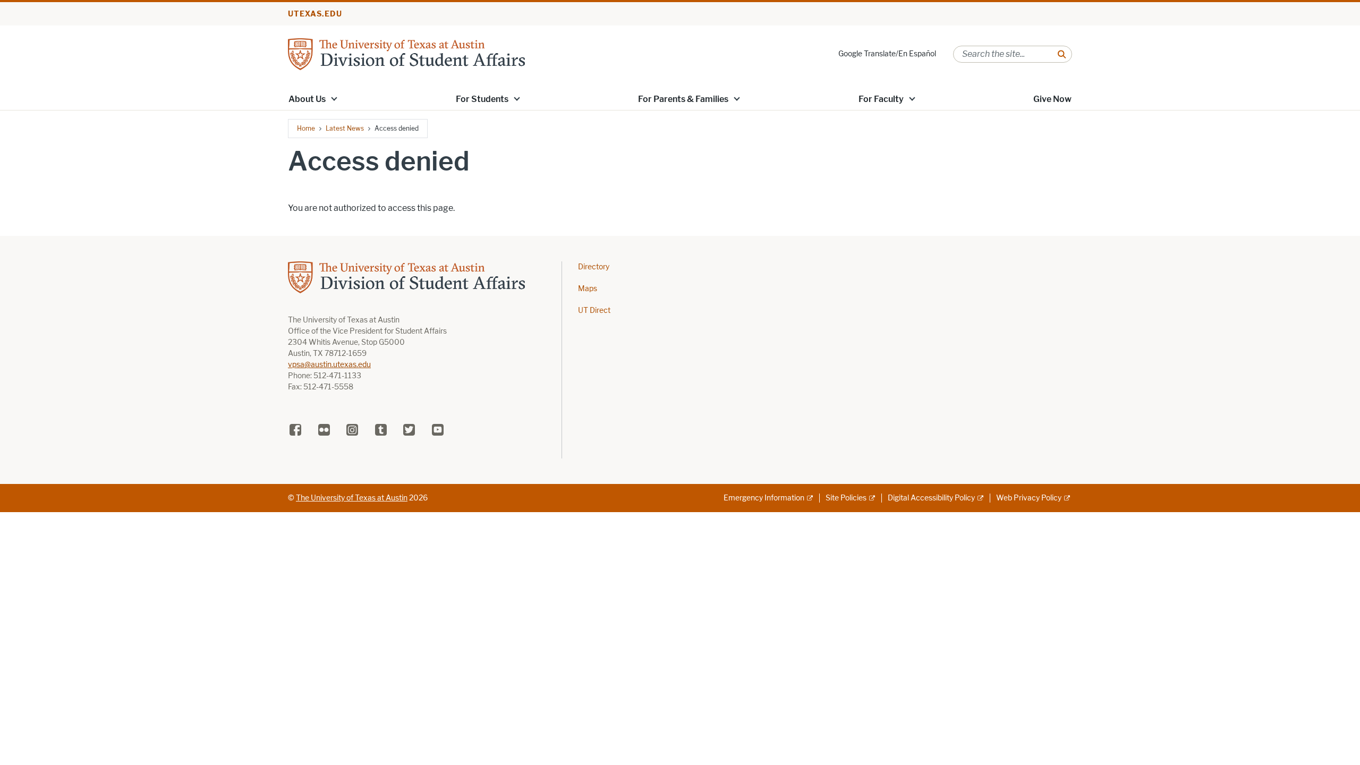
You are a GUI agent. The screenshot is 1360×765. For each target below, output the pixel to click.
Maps (587, 288)
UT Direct (594, 310)
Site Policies (846, 498)
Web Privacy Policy (1028, 498)
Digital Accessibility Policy (931, 498)
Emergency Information (764, 498)
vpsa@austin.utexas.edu (329, 364)
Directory (593, 266)
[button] (334, 98)
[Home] (406, 53)
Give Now (1052, 99)
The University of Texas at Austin (351, 498)
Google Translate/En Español (887, 53)
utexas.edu (315, 14)
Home (306, 128)
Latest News (345, 128)
